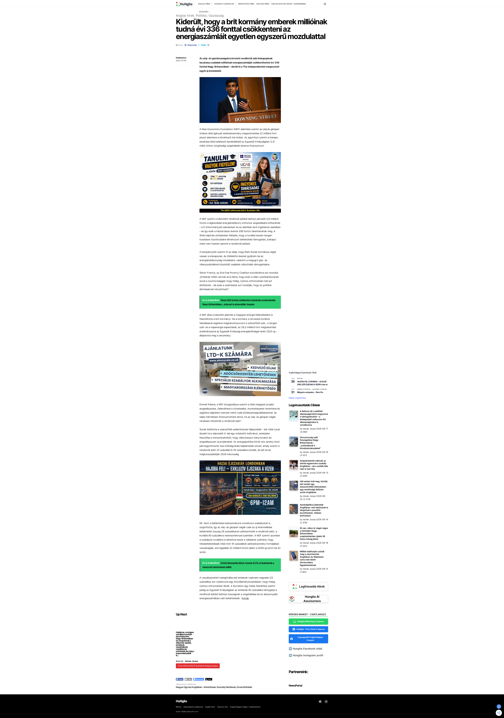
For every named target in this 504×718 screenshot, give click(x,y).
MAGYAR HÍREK (262, 4)
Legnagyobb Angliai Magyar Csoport (310, 638)
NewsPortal (295, 685)
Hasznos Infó (222, 707)
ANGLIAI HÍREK (204, 4)
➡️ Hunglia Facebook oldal (305, 648)
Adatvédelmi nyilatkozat (193, 707)
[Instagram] (326, 702)
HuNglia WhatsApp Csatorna (310, 621)
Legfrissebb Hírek (312, 586)
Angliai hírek (185, 15)
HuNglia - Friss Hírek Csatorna (310, 629)
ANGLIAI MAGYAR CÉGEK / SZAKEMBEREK (288, 4)
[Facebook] (320, 702)
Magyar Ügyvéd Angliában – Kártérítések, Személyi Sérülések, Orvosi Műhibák (214, 687)
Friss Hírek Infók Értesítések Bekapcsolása (198, 666)
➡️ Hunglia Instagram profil (306, 655)
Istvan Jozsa (191, 661)
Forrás (245, 598)
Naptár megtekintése (297, 397)
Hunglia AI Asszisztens (312, 599)
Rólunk (178, 707)
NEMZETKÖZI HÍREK (246, 4)
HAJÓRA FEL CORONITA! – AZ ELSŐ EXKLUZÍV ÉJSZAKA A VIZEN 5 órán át (312, 383)
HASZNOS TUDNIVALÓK (224, 4)
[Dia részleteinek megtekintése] (240, 179)
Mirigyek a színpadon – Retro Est (310, 392)
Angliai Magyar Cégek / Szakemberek (245, 707)
